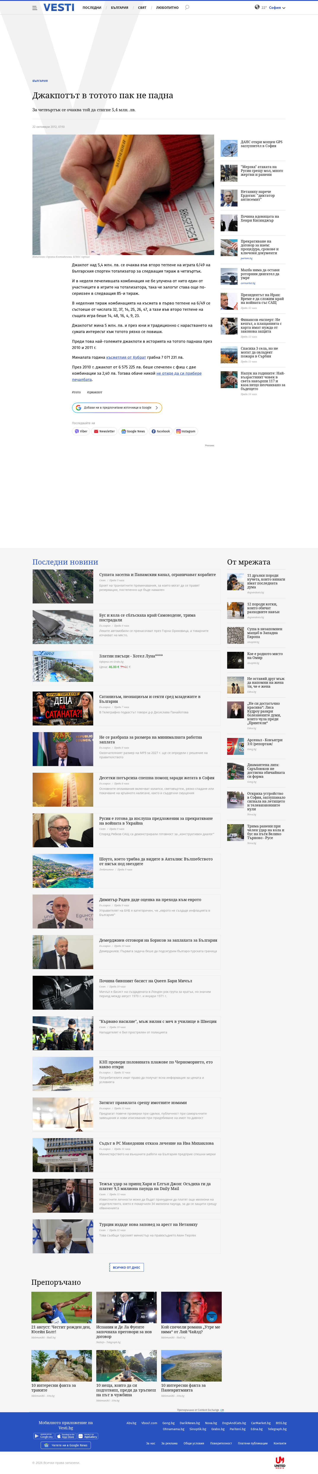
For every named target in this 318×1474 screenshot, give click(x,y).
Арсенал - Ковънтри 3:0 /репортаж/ (265, 742)
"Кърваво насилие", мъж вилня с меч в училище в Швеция (158, 1021)
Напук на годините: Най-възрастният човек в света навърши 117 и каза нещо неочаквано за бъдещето (263, 381)
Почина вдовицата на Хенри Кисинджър (260, 218)
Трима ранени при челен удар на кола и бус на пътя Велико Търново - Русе (265, 832)
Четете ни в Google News (69, 1445)
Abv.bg (131, 1423)
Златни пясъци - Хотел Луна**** (131, 655)
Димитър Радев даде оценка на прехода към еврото (150, 899)
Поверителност (221, 1443)
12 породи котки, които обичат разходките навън (263, 608)
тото (77, 392)
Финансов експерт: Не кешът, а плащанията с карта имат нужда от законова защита (261, 325)
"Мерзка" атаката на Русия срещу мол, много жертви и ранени (262, 170)
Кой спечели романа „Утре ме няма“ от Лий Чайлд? (190, 1329)
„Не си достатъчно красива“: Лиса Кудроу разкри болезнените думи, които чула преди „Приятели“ (264, 713)
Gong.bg (168, 1423)
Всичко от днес (126, 1267)
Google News (136, 431)
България (119, 7)
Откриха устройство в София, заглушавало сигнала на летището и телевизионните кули (266, 801)
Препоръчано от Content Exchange (198, 1410)
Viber (83, 431)
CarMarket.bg (261, 1423)
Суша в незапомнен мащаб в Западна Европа (264, 633)
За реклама (169, 1443)
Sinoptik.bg (198, 1429)
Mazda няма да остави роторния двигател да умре (260, 274)
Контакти (280, 1443)
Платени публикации (253, 1443)
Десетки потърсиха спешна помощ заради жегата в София (156, 777)
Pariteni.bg (238, 1429)
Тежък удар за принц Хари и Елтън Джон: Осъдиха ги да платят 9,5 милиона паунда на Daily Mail (155, 1186)
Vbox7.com (149, 1423)
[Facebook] (286, 1449)
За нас (150, 1443)
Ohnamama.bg (173, 1429)
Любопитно (167, 7)
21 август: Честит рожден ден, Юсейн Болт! (61, 1329)
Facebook (163, 431)
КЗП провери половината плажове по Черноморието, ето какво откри (156, 1064)
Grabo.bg (218, 1429)
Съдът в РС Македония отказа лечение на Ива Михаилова (156, 1143)
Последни (92, 7)
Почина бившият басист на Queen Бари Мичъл (145, 980)
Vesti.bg (58, 7)
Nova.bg (211, 1423)
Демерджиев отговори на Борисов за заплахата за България (158, 940)
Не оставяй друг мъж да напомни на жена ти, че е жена (265, 682)
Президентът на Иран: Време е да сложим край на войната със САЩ (262, 298)
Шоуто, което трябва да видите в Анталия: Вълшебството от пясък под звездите (156, 861)
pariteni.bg (246, 258)
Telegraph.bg (277, 1429)
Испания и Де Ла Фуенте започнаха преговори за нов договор (124, 1332)
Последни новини (65, 562)
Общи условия (194, 1443)
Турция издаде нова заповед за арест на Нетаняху (148, 1224)
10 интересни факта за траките (53, 1387)
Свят (142, 7)
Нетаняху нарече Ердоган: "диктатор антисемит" (258, 195)
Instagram (188, 431)
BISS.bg (281, 1423)
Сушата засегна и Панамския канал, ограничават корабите (157, 574)
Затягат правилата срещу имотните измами (143, 1102)
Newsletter (107, 431)
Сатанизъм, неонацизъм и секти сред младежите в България (150, 699)
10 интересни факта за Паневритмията (183, 1387)
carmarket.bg (248, 283)
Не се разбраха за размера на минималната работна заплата (150, 739)
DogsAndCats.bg (234, 1423)
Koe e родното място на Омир (265, 655)
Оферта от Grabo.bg (111, 661)
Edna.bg (257, 1429)
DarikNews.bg (190, 1423)
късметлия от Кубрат (126, 357)
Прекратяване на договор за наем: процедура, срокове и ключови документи (260, 247)
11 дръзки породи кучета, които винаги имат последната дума (266, 581)
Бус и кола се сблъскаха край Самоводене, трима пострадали (147, 617)
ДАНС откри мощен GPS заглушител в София (262, 144)
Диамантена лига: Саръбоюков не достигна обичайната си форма (266, 770)
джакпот (95, 392)
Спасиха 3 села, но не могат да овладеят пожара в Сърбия (259, 352)
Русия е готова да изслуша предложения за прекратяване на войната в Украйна (156, 821)
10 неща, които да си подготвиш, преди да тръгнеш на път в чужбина (126, 1390)
